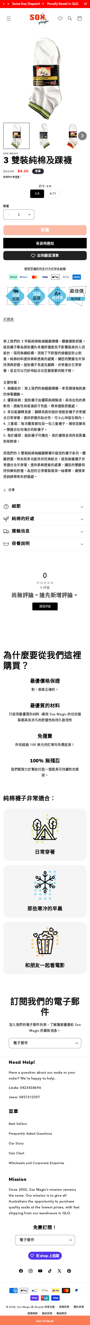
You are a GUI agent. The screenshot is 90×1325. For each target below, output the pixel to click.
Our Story (16, 1143)
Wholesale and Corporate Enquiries (36, 1163)
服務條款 (33, 1313)
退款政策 (64, 1307)
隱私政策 (79, 1307)
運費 (17, 177)
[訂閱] (76, 1043)
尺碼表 (8, 319)
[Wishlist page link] (60, 18)
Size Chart (16, 1153)
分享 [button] (11, 490)
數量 (6, 206)
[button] (9, 18)
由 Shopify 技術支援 (43, 1306)
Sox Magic (23, 1306)
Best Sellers (18, 1124)
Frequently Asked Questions (30, 1133)
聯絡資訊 (62, 1313)
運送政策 (47, 1313)
